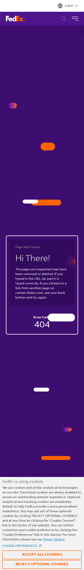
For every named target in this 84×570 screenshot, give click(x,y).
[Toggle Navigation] (75, 19)
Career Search (62, 18)
